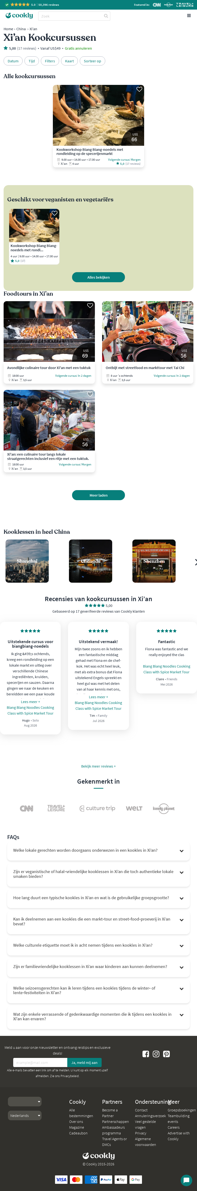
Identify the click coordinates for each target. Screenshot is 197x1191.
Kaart (69, 61)
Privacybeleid (70, 1076)
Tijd (32, 61)
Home (8, 28)
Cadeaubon (78, 1133)
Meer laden (99, 495)
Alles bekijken (98, 277)
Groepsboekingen (182, 1110)
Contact (141, 1110)
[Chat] (186, 1180)
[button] (32, 4)
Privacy (140, 1133)
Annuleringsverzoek (150, 1115)
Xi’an (33, 28)
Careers (173, 1127)
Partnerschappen (115, 1121)
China (21, 28)
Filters (50, 61)
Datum (13, 61)
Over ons (76, 1121)
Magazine (76, 1127)
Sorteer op (92, 61)
